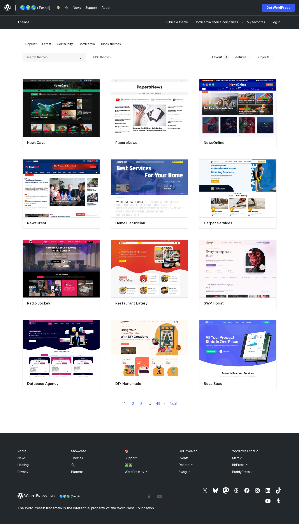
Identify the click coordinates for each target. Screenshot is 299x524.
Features (240, 57)
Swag (184, 472)
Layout (219, 57)
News (22, 458)
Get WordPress (278, 7)
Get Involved (188, 451)
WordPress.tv (136, 472)
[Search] (81, 57)
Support (131, 458)
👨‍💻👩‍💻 (128, 465)
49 (158, 403)
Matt (237, 458)
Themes (23, 22)
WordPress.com (245, 451)
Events (183, 458)
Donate (186, 465)
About (22, 451)
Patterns (77, 472)
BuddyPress (242, 472)
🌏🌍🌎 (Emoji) (69, 496)
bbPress (240, 465)
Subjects (263, 57)
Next (174, 403)
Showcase (78, 451)
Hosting (23, 465)
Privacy (23, 472)
